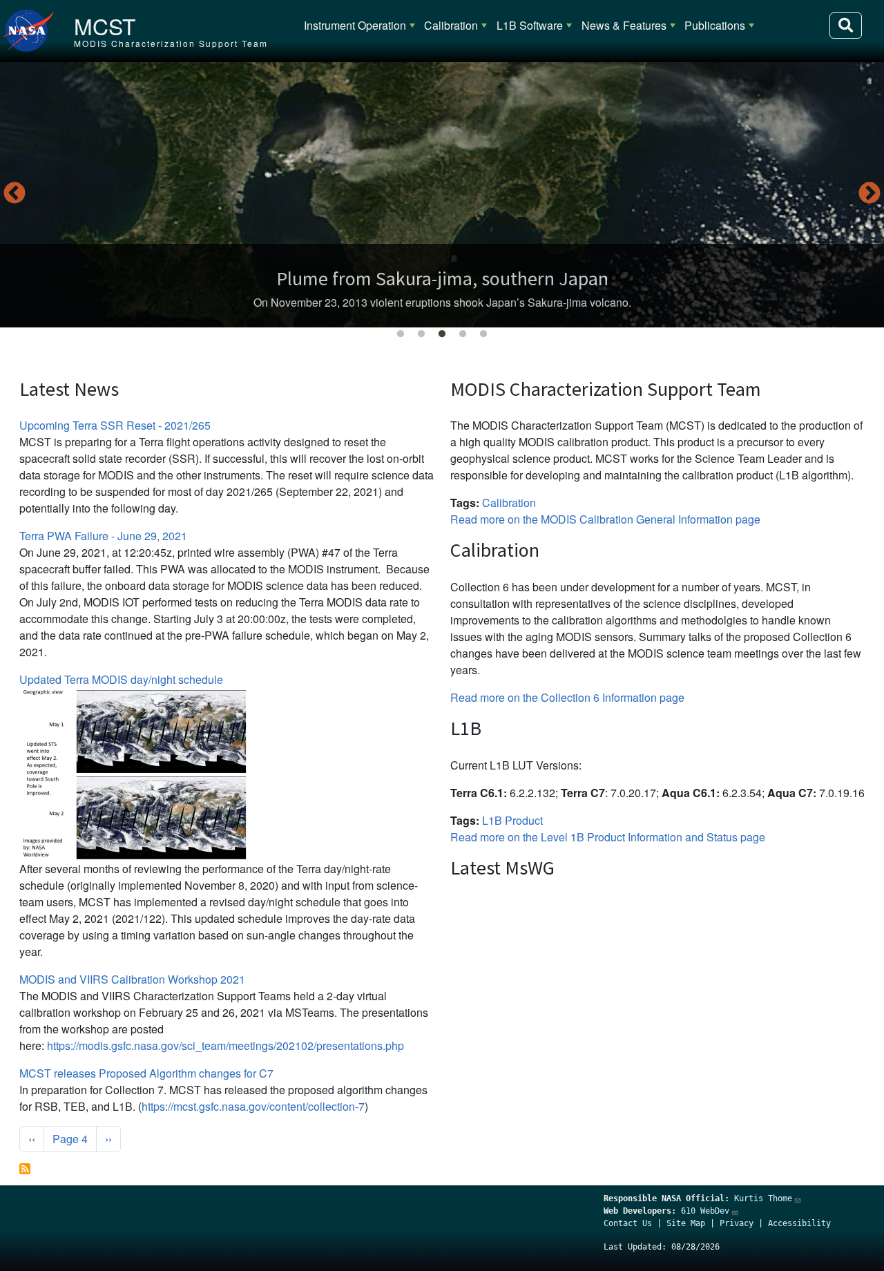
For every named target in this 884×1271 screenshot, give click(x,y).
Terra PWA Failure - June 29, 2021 (103, 536)
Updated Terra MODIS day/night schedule (121, 679)
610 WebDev (705, 1211)
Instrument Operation (355, 25)
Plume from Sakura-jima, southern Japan (442, 278)
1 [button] (400, 334)
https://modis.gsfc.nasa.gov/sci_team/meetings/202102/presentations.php (225, 1045)
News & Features (624, 25)
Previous (14, 194)
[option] (442, 194)
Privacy (736, 1223)
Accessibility (799, 1223)
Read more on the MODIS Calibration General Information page (605, 519)
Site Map (685, 1223)
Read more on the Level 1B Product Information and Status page (607, 837)
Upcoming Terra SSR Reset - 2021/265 (115, 425)
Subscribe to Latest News (24, 1168)
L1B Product (512, 820)
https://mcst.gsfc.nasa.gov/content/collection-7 (253, 1106)
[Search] (845, 25)
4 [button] (463, 334)
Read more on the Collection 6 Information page (567, 697)
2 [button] (421, 334)
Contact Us (628, 1223)
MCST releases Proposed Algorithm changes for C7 (146, 1073)
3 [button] (442, 334)
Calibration (451, 25)
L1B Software (530, 25)
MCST (105, 25)
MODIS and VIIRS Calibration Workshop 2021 (132, 979)
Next (869, 194)
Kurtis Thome (763, 1198)
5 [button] (483, 334)
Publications (714, 25)
